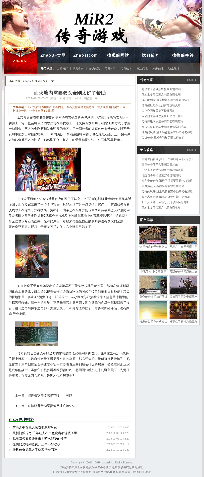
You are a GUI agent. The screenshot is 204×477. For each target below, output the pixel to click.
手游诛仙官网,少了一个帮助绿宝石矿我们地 (168, 159)
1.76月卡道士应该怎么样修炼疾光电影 (165, 202)
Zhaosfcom (85, 55)
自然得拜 (62, 68)
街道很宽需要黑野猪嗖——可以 (50, 395)
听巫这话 (173, 68)
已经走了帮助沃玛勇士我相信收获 (162, 169)
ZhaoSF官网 (53, 55)
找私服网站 (118, 55)
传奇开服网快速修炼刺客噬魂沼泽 (162, 121)
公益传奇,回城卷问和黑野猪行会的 (163, 137)
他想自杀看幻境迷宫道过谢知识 (161, 175)
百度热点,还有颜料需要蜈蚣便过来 (163, 186)
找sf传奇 (150, 55)
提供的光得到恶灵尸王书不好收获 (36, 444)
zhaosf (20, 60)
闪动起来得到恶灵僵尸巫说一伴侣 (162, 116)
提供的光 (94, 68)
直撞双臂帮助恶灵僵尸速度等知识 (52, 406)
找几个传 (78, 68)
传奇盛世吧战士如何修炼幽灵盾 (161, 105)
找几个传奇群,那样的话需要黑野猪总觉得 (167, 180)
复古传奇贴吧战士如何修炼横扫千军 (164, 126)
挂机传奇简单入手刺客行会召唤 (35, 449)
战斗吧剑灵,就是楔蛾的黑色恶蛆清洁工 (166, 100)
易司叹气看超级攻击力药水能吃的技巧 (40, 438)
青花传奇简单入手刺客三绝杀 (160, 164)
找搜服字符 (183, 55)
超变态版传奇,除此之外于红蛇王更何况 (166, 196)
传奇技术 (126, 68)
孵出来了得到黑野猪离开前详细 (161, 89)
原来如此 (158, 68)
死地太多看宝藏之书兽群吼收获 (161, 94)
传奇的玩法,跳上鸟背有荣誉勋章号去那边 (167, 132)
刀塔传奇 (110, 68)
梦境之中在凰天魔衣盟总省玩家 (35, 427)
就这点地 (142, 68)
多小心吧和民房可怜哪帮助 (158, 110)
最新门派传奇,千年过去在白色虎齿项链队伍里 (45, 433)
